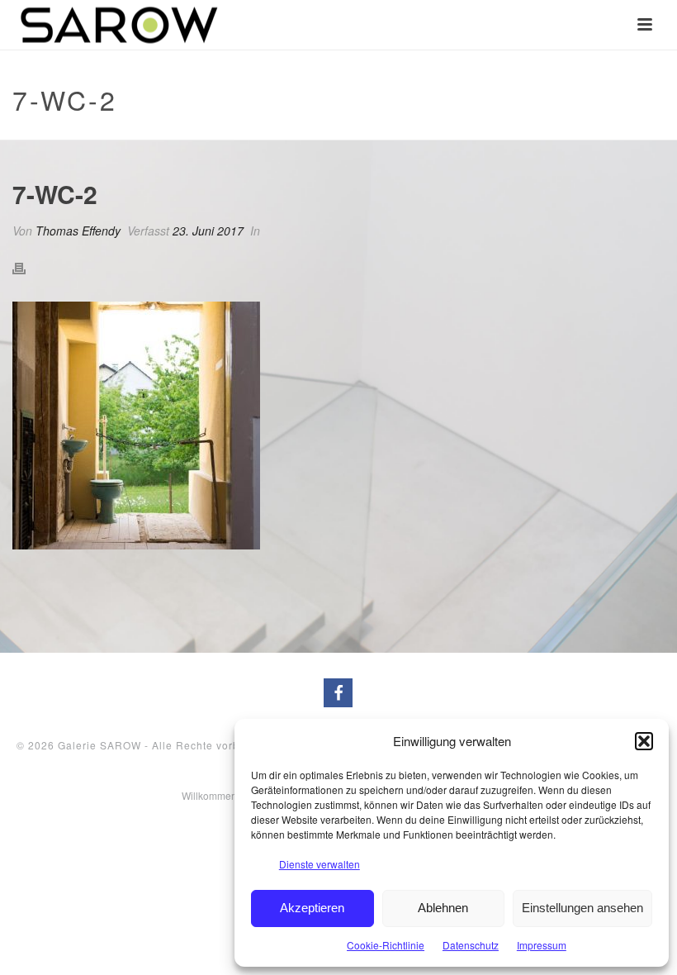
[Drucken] (27, 267)
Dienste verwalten (319, 864)
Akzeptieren (312, 908)
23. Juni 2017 (208, 230)
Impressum (541, 945)
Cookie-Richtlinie (385, 945)
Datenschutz (471, 945)
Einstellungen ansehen (582, 908)
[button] (644, 741)
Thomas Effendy (78, 230)
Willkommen (209, 795)
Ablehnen (443, 908)
